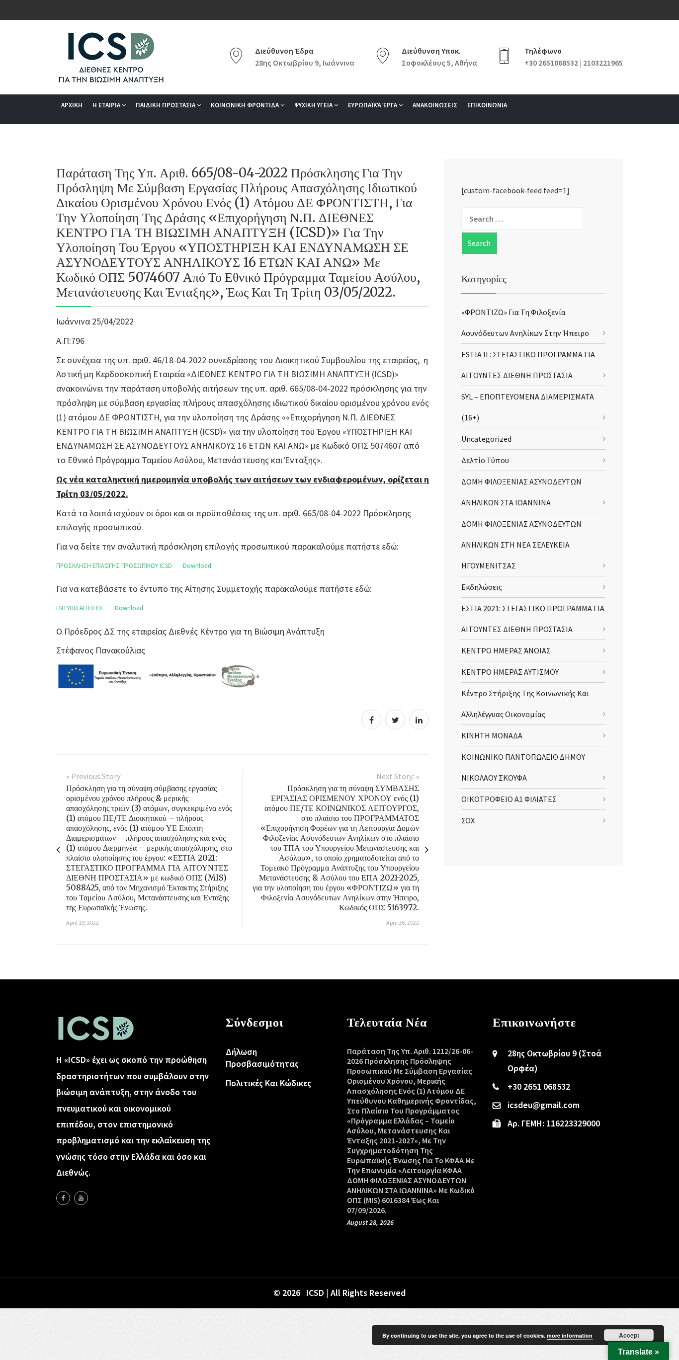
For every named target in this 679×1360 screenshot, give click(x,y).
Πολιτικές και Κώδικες (268, 1083)
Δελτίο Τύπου (485, 460)
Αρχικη (72, 105)
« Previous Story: (94, 776)
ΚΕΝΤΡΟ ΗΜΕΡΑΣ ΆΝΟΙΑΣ (506, 650)
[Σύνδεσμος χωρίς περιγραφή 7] (81, 1198)
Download (197, 565)
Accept (629, 1335)
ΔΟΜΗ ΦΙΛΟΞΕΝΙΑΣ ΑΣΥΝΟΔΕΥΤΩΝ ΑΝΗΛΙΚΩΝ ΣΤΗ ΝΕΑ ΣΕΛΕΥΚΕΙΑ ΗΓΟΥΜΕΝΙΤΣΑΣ (521, 544)
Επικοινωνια (487, 105)
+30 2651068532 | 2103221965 (573, 63)
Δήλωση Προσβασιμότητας (262, 1057)
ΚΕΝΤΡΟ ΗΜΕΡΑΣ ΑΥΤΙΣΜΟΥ (510, 672)
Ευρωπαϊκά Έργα (373, 105)
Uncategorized (486, 439)
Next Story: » (397, 776)
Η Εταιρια (107, 105)
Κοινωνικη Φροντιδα (245, 105)
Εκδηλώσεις (481, 587)
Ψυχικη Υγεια (314, 105)
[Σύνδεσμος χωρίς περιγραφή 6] (63, 1198)
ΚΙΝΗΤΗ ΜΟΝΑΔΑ (491, 735)
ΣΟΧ (468, 820)
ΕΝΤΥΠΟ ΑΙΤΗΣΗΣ (80, 608)
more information (570, 1335)
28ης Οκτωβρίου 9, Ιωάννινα (304, 63)
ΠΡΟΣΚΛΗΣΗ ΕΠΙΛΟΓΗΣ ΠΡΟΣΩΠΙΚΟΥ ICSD (114, 565)
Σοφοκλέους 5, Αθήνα (439, 63)
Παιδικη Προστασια (166, 105)
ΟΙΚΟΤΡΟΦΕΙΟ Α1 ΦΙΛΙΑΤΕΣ (509, 799)
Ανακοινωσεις (435, 105)
